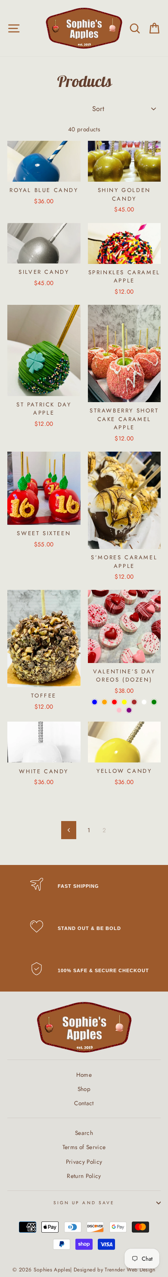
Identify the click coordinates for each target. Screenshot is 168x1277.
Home (84, 1074)
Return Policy (84, 1176)
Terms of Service (84, 1147)
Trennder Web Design (130, 1270)
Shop (84, 1089)
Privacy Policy (84, 1161)
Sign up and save (84, 1203)
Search (84, 1132)
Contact (83, 1103)
